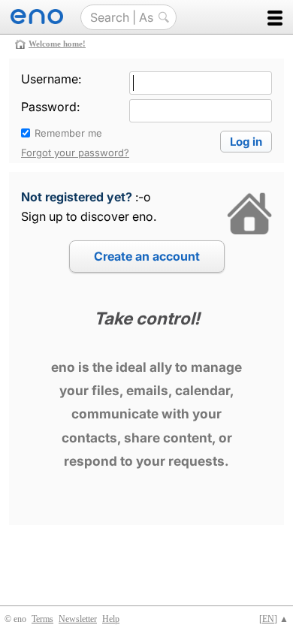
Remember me (68, 133)
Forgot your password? (75, 152)
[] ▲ (273, 619)
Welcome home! (57, 43)
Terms (42, 619)
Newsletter (78, 619)
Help (110, 619)
